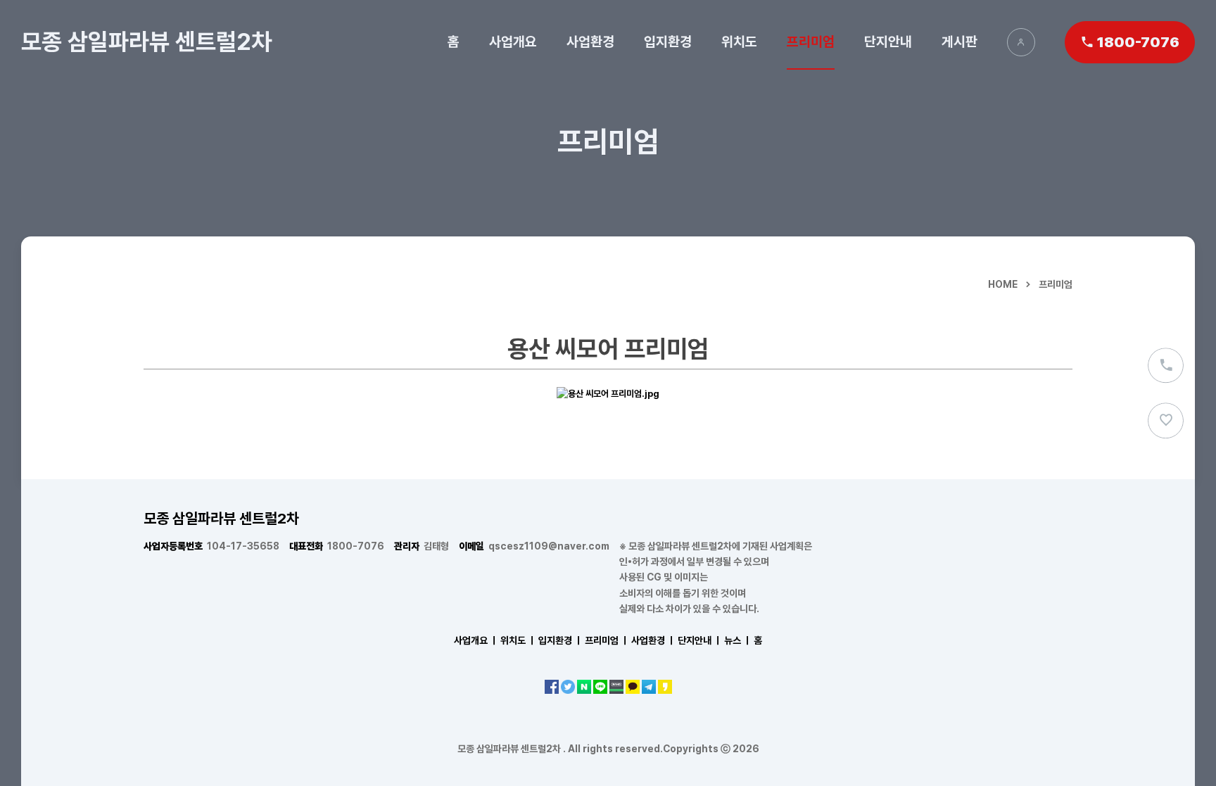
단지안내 (888, 41)
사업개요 (513, 41)
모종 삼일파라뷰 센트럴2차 (146, 41)
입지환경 (668, 41)
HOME (1003, 284)
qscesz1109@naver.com (534, 546)
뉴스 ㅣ (738, 640)
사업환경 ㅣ (653, 640)
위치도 (739, 41)
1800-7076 (336, 546)
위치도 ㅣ (518, 640)
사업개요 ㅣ (476, 640)
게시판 (959, 41)
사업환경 (590, 41)
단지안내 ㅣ (700, 640)
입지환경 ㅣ (560, 640)
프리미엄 (811, 41)
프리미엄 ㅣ (607, 640)
